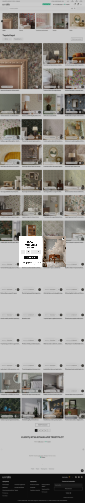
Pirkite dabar (31, 257)
